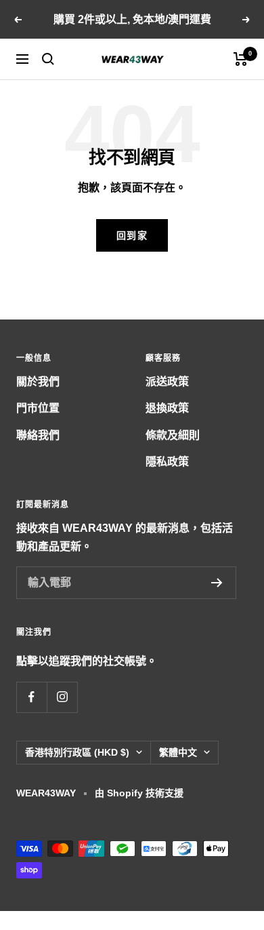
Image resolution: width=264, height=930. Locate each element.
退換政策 (167, 408)
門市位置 (38, 408)
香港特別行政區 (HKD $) (77, 752)
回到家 (132, 235)
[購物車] (241, 59)
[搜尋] (48, 59)
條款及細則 (173, 435)
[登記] (217, 582)
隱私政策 (167, 461)
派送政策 (167, 381)
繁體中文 (178, 752)
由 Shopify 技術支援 (139, 793)
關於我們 (38, 381)
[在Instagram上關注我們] (62, 697)
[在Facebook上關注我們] (31, 697)
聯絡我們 (38, 435)
